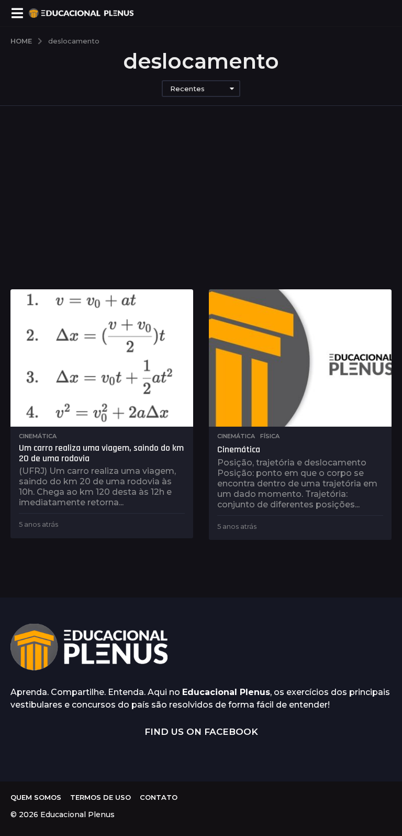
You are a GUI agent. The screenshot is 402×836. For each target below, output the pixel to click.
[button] (17, 13)
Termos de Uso (100, 797)
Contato (158, 797)
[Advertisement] (201, 210)
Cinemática (38, 436)
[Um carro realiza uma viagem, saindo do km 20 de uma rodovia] (101, 358)
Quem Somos (35, 797)
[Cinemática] (300, 358)
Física (270, 436)
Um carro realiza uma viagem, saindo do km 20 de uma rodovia (101, 453)
